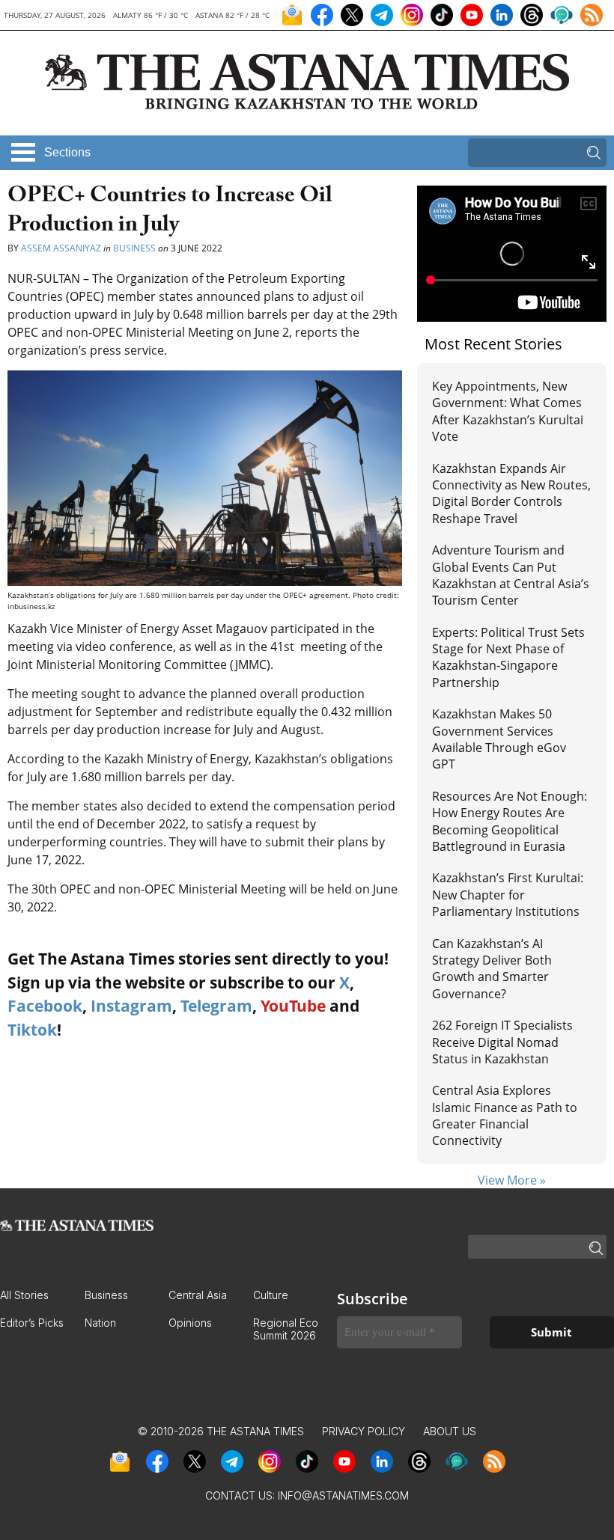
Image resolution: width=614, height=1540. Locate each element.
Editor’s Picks (32, 1322)
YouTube (293, 1005)
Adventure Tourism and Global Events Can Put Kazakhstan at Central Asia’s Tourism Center (510, 575)
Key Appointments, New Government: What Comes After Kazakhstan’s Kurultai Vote (507, 411)
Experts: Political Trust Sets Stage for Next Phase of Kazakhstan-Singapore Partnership (508, 657)
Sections (67, 152)
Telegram (216, 1005)
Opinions (190, 1322)
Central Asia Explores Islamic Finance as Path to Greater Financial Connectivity (504, 1115)
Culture (270, 1295)
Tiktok (32, 1029)
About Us (449, 1431)
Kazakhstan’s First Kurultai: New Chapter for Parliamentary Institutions (507, 895)
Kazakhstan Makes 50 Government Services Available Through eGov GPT (499, 739)
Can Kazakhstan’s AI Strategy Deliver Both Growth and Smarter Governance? (492, 968)
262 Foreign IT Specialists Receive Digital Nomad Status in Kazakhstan (502, 1042)
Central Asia (197, 1295)
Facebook (44, 1005)
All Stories (24, 1295)
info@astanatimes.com (343, 1495)
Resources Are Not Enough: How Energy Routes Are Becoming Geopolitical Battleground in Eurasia (509, 821)
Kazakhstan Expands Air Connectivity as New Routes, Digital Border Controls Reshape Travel (511, 493)
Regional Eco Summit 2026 (285, 1329)
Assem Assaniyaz (61, 248)
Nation (100, 1322)
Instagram (131, 1005)
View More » (512, 1180)
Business (134, 248)
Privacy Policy (363, 1431)
